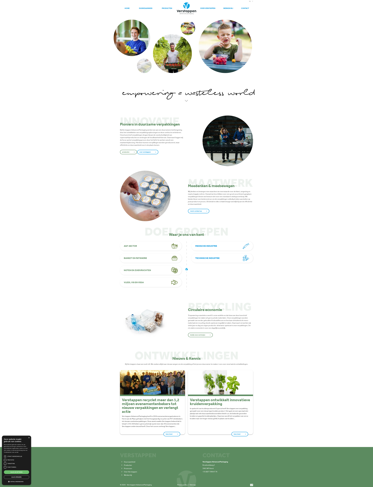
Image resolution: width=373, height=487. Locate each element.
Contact (245, 8)
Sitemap (193, 485)
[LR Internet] (251, 485)
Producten (167, 8)
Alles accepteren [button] (16, 472)
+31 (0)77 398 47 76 (210, 472)
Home (127, 8)
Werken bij (228, 7)
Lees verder (15, 452)
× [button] (29, 437)
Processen (128, 468)
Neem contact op (196, 211)
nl (250, 1)
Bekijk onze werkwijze (197, 335)
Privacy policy (182, 485)
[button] (16, 481)
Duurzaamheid (145, 8)
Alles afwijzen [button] (16, 477)
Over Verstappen (207, 8)
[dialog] (16, 460)
